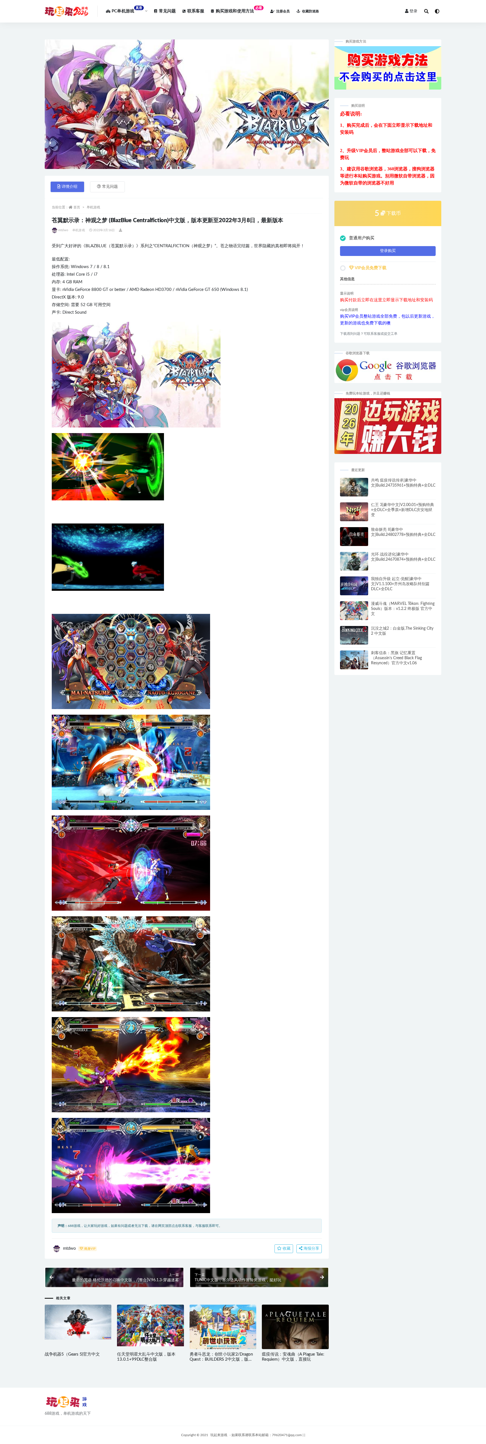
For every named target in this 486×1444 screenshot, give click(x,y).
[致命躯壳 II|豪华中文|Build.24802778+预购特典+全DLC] (354, 539)
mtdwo (63, 230)
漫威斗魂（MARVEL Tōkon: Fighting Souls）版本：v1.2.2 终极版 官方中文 (403, 609)
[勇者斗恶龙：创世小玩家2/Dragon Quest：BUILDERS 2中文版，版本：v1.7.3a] (223, 1328)
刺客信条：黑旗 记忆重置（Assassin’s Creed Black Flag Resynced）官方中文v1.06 (396, 658)
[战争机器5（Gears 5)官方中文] (78, 1322)
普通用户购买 (361, 238)
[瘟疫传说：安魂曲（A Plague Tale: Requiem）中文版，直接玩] (295, 1339)
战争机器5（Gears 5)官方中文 (72, 1354)
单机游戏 (93, 207)
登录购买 (388, 251)
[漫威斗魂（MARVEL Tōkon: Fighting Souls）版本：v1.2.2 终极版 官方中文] (354, 612)
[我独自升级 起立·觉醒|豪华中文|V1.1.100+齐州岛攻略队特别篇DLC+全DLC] (354, 587)
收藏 (286, 1249)
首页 (76, 207)
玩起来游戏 (218, 1435)
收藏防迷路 (310, 11)
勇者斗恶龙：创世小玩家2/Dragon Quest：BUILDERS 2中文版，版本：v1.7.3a (221, 1359)
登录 (413, 11)
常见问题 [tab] (110, 187)
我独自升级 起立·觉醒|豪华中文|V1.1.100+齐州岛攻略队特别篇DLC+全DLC (400, 584)
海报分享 (310, 1249)
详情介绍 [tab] (69, 187)
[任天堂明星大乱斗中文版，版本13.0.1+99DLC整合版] (150, 1325)
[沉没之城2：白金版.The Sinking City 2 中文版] (354, 639)
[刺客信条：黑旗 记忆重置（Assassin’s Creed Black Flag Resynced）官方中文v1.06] (354, 661)
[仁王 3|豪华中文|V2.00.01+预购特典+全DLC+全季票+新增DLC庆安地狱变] (354, 512)
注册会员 (283, 11)
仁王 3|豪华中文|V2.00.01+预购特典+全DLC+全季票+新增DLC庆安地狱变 (402, 510)
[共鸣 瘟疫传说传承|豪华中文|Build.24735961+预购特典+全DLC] (354, 489)
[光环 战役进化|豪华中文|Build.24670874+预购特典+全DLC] (354, 564)
